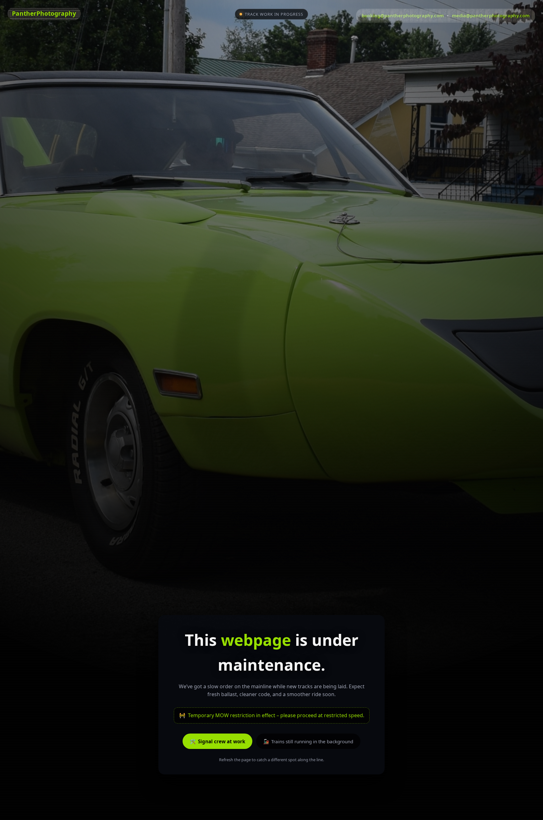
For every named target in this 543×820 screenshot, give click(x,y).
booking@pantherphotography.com (403, 15)
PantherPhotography (44, 13)
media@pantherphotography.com (490, 15)
